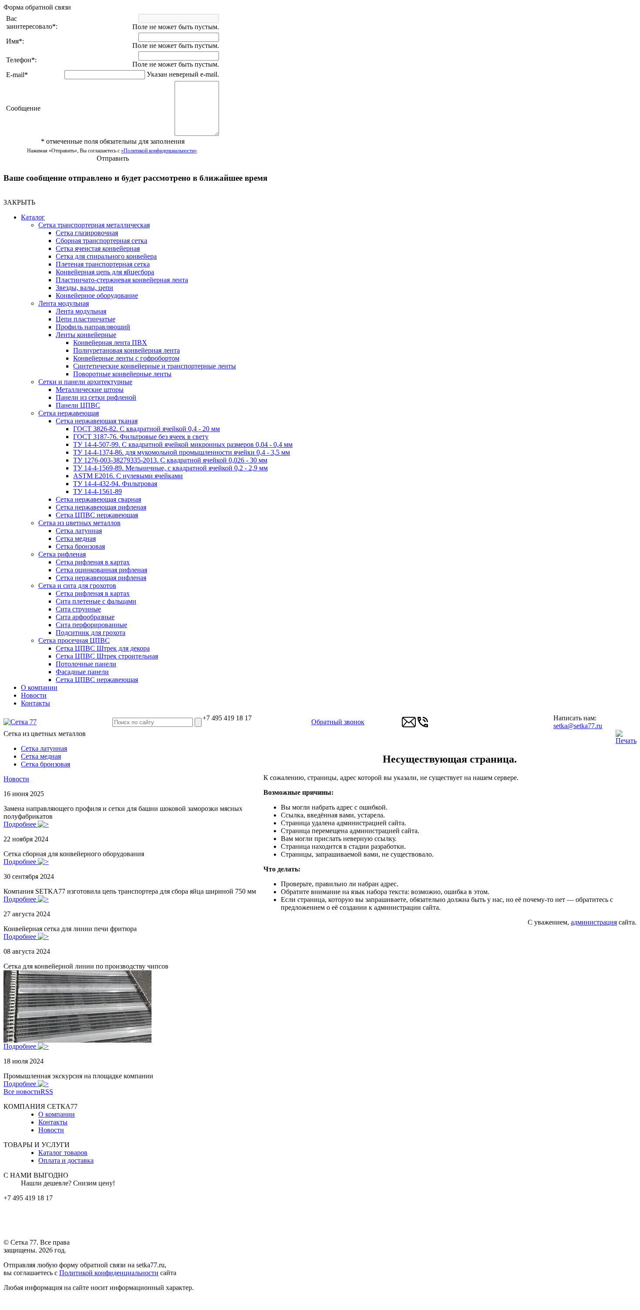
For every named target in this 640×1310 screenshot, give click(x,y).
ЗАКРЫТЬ (19, 202)
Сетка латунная (79, 530)
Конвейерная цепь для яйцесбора (105, 272)
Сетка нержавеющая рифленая (101, 507)
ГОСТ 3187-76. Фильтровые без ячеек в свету (141, 436)
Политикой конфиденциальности (108, 1272)
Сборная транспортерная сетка (101, 240)
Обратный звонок (337, 722)
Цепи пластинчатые (85, 319)
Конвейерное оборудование (97, 295)
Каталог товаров (63, 1152)
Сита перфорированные (91, 624)
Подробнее (20, 824)
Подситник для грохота (90, 632)
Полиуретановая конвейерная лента (126, 350)
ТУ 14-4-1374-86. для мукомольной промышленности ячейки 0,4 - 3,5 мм (181, 452)
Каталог (33, 217)
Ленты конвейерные (86, 334)
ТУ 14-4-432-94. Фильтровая (115, 483)
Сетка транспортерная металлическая (94, 225)
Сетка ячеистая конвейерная (98, 248)
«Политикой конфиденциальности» (159, 151)
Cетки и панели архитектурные (85, 381)
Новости (34, 695)
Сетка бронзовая (80, 546)
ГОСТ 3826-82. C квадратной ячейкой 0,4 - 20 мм (146, 428)
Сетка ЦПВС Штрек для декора (103, 648)
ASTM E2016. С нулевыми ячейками (128, 475)
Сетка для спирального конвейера (106, 256)
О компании (39, 687)
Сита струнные (78, 609)
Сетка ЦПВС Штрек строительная (107, 656)
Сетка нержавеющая (68, 413)
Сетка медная (76, 538)
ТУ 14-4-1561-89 (97, 491)
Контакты (35, 703)
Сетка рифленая (62, 554)
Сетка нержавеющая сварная (98, 499)
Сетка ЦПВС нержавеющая (97, 515)
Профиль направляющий (93, 327)
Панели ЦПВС (78, 405)
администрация (594, 922)
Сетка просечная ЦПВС (74, 640)
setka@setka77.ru (577, 725)
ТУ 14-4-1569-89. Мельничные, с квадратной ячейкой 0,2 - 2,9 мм (170, 468)
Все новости (21, 1091)
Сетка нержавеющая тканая (97, 421)
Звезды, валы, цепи (84, 287)
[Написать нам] (409, 726)
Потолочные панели (86, 664)
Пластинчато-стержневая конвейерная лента (122, 280)
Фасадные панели (82, 671)
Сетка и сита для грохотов (77, 585)
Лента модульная (63, 303)
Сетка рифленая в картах (93, 562)
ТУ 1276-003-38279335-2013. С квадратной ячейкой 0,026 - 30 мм (170, 460)
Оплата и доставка (66, 1160)
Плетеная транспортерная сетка (103, 264)
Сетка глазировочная (87, 232)
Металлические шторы (90, 389)
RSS (46, 1091)
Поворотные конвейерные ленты (122, 374)
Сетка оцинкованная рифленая (101, 570)
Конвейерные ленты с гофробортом (126, 358)
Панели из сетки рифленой (96, 397)
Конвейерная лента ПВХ (110, 342)
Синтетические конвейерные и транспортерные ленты (154, 366)
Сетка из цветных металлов (79, 523)
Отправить (113, 158)
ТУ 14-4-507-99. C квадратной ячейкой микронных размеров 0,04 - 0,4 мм (183, 444)
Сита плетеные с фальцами (96, 601)
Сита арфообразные (85, 617)
